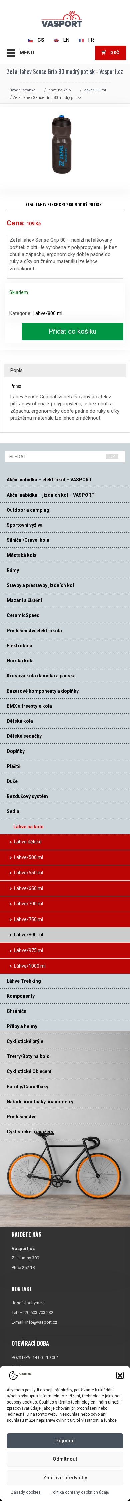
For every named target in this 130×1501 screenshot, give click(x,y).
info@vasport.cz (41, 1322)
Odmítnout (65, 1459)
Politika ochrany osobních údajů (80, 1492)
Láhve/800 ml (94, 90)
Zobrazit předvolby (65, 1478)
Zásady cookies (26, 1492)
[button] (120, 1375)
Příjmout (65, 1441)
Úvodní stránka (22, 90)
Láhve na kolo (59, 90)
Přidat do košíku (72, 331)
